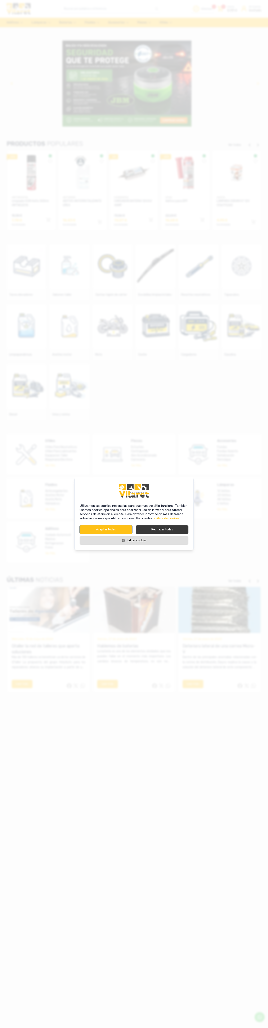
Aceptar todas (106, 529)
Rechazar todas (162, 529)
